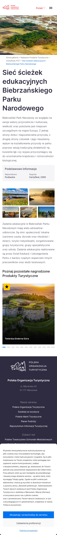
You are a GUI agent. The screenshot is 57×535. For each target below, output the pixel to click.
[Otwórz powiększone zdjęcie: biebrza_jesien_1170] (42, 196)
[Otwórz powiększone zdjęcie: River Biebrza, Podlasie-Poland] (15, 196)
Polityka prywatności (29, 530)
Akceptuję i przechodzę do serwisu (28, 514)
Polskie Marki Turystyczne (28, 416)
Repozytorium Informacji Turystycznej (28, 426)
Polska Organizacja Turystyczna (28, 407)
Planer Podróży (28, 421)
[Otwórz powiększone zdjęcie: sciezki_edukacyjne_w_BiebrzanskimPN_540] (46, 212)
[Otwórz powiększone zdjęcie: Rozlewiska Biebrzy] (28, 212)
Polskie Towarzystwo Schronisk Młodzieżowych (28, 439)
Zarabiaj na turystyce (28, 411)
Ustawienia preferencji (28, 523)
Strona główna (12, 57)
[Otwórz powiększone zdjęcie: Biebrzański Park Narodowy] (10, 212)
